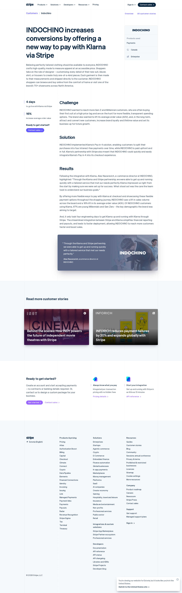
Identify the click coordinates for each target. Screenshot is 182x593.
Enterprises (98, 442)
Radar (62, 511)
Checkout (64, 459)
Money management (102, 476)
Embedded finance (101, 459)
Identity (63, 483)
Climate (63, 462)
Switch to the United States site (133, 587)
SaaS (95, 483)
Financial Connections (69, 480)
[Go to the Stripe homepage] (29, 437)
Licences (130, 469)
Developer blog (99, 568)
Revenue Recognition (69, 514)
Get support (131, 513)
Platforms (97, 480)
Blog (128, 448)
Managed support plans (136, 516)
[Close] (177, 580)
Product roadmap (133, 489)
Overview (129, 13)
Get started (33, 402)
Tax (61, 521)
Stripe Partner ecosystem (104, 534)
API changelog (99, 558)
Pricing (96, 4)
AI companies (98, 487)
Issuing (62, 490)
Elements (64, 476)
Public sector (98, 514)
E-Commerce (98, 455)
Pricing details (99, 396)
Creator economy (100, 490)
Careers (129, 493)
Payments (64, 504)
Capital (62, 455)
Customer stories (134, 445)
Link (61, 494)
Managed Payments (68, 497)
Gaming (96, 494)
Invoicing (63, 487)
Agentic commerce (101, 448)
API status (97, 555)
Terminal (63, 525)
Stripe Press (131, 500)
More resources (133, 479)
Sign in (131, 4)
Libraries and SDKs (101, 562)
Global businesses (101, 466)
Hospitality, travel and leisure (105, 497)
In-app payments (100, 469)
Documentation (99, 548)
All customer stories (146, 13)
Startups (97, 445)
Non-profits (98, 507)
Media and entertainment (104, 504)
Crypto (62, 469)
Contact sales (146, 4)
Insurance (97, 501)
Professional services (102, 511)
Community (131, 452)
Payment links (66, 501)
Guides (129, 442)
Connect (63, 466)
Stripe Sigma (65, 518)
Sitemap (130, 472)
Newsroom (131, 496)
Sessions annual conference (138, 455)
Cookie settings (133, 476)
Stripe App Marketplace (103, 531)
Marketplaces (99, 473)
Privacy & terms (133, 459)
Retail (95, 518)
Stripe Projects (99, 565)
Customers (32, 13)
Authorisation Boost (68, 448)
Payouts (63, 507)
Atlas (62, 445)
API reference (132, 396)
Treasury (63, 528)
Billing (62, 452)
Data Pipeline (65, 473)
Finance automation (101, 462)
